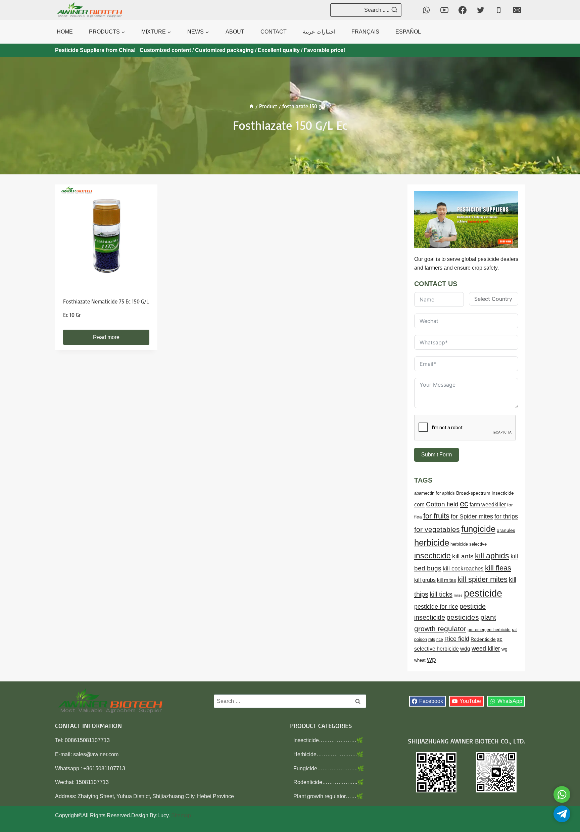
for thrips (506, 516)
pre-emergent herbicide (489, 629)
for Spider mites (472, 516)
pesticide (483, 593)
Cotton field (442, 504)
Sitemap (181, 815)
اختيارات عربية (319, 32)
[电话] (499, 10)
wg (504, 649)
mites (458, 595)
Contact (273, 32)
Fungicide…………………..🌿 (328, 768)
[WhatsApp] (426, 10)
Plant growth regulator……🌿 (328, 796)
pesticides (462, 617)
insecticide (432, 555)
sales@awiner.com (95, 754)
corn (419, 504)
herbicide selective (468, 544)
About (235, 32)
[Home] (251, 106)
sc (499, 639)
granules (506, 530)
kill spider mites (482, 579)
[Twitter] (481, 10)
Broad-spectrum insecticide (485, 493)
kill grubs (425, 580)
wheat (420, 660)
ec (464, 503)
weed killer (486, 648)
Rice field (456, 638)
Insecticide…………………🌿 (328, 740)
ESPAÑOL (408, 32)
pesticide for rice (436, 606)
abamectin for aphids (434, 493)
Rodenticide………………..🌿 (328, 782)
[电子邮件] (517, 10)
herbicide (431, 542)
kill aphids (492, 555)
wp (431, 659)
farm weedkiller (488, 504)
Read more (106, 337)
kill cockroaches (463, 568)
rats (431, 639)
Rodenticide (483, 639)
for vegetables (437, 529)
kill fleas (498, 568)
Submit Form (436, 454)
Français (365, 32)
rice (439, 639)
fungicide (478, 529)
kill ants (463, 556)
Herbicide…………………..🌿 (328, 754)
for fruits (436, 516)
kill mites (446, 580)
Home (65, 32)
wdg (465, 649)
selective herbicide (436, 649)
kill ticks (441, 594)
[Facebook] (462, 10)
